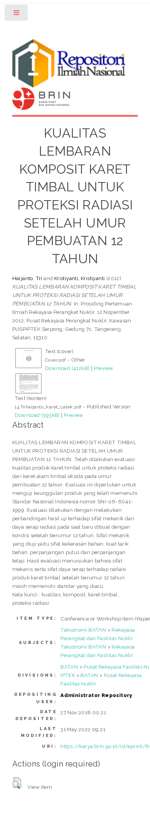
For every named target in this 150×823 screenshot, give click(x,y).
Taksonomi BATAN (83, 630)
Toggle (16, 14)
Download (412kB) (67, 368)
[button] (16, 783)
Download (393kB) (37, 415)
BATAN (69, 667)
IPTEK (67, 675)
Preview (103, 368)
